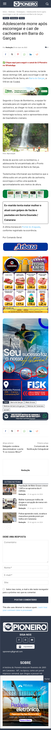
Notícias (12, 12)
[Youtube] (32, 640)
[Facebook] (5, 54)
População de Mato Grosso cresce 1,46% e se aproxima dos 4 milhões (33, 488)
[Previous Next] (25, 703)
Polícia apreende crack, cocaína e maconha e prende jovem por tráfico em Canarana (33, 516)
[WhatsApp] (24, 54)
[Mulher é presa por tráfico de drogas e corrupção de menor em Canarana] (9, 503)
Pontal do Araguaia (31, 227)
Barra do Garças (36, 78)
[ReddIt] (36, 54)
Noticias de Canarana (35, 406)
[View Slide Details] (25, 194)
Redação (9, 47)
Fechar (47, 679)
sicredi (6, 410)
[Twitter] (11, 54)
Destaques (21, 12)
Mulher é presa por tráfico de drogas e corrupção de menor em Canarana (33, 502)
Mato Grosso (30, 402)
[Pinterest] (18, 54)
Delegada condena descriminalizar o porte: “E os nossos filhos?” (13, 449)
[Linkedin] (30, 54)
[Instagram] (25, 640)
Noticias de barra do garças (14, 406)
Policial (22, 18)
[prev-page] (4, 527)
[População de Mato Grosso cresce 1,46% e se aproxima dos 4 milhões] (9, 489)
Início (5, 12)
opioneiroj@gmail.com (13, 651)
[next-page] (8, 527)
